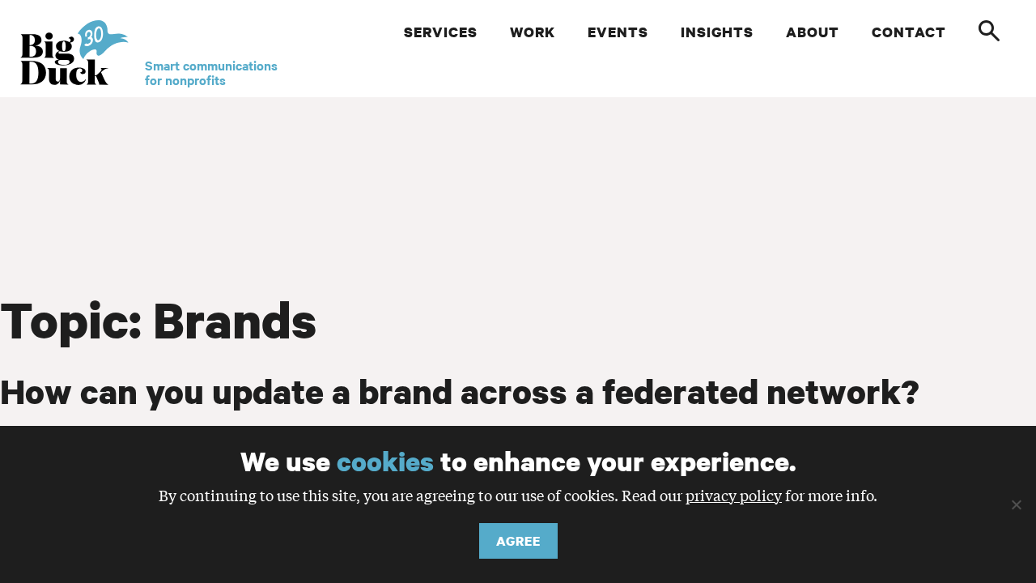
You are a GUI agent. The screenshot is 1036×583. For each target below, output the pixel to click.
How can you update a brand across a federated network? (459, 391)
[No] (1016, 504)
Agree (518, 541)
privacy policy (734, 494)
